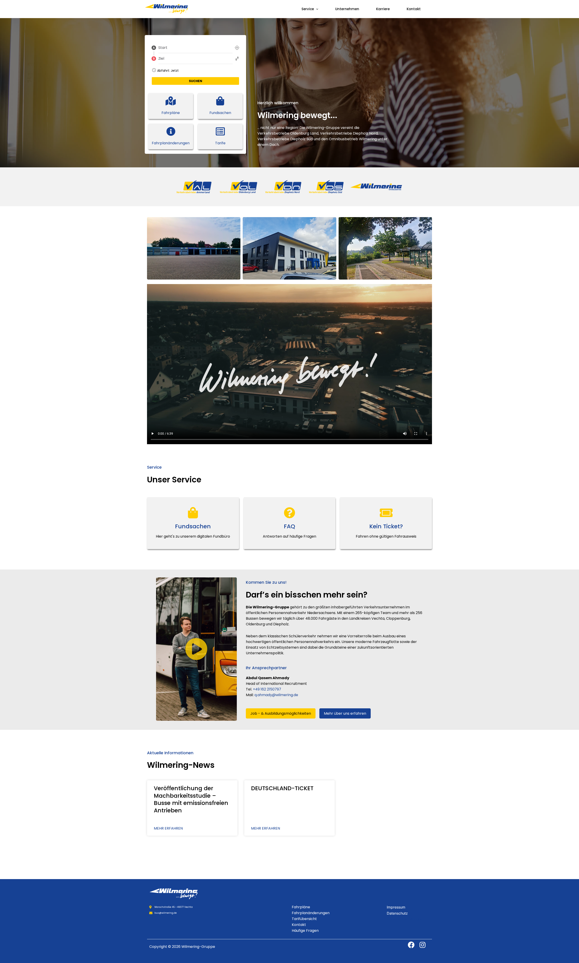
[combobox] (195, 47)
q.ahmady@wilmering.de (276, 694)
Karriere (383, 9)
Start (162, 48)
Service (307, 9)
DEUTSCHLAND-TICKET (282, 788)
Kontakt (414, 9)
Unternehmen (347, 9)
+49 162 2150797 (267, 689)
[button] (316, 9)
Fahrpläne (301, 907)
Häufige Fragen (305, 930)
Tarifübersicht (304, 918)
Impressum (396, 907)
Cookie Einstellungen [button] (405, 919)
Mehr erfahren (168, 828)
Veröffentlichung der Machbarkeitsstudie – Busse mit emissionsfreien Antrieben (191, 799)
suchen (195, 81)
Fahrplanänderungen (311, 913)
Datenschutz (397, 913)
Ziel (161, 59)
